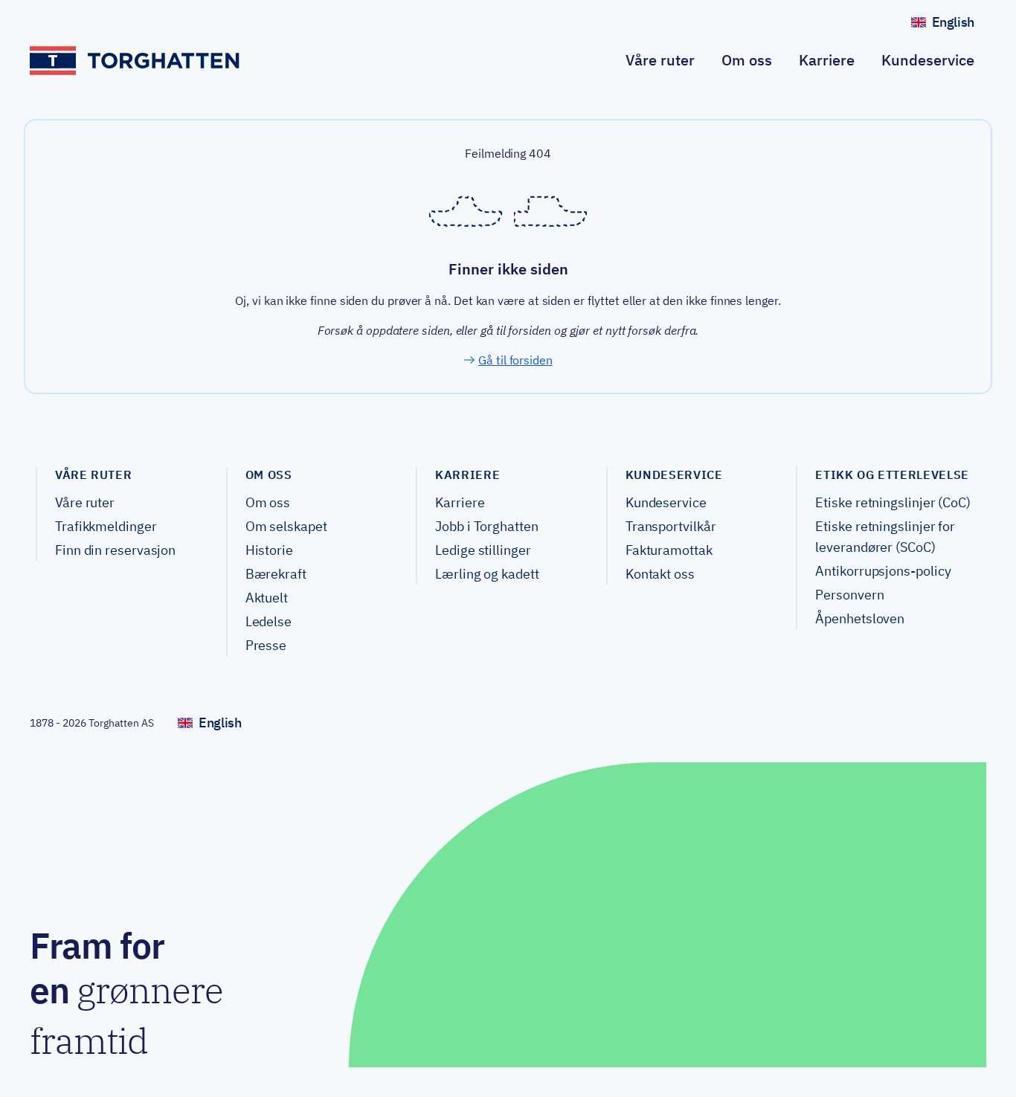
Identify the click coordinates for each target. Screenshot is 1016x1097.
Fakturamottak (669, 550)
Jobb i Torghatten (486, 526)
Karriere (827, 60)
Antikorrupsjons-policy (883, 570)
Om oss (746, 60)
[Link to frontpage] (136, 60)
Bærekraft (275, 573)
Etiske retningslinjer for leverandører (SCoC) (885, 537)
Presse (265, 645)
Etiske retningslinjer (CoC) (893, 502)
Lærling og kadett (486, 573)
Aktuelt (266, 597)
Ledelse (268, 621)
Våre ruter (660, 60)
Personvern (849, 594)
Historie (269, 550)
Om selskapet (286, 526)
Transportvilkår (671, 526)
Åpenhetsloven (859, 618)
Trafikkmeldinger (106, 526)
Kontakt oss (660, 573)
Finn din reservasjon (115, 550)
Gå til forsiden (515, 360)
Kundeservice (927, 60)
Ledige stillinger (482, 550)
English (959, 25)
